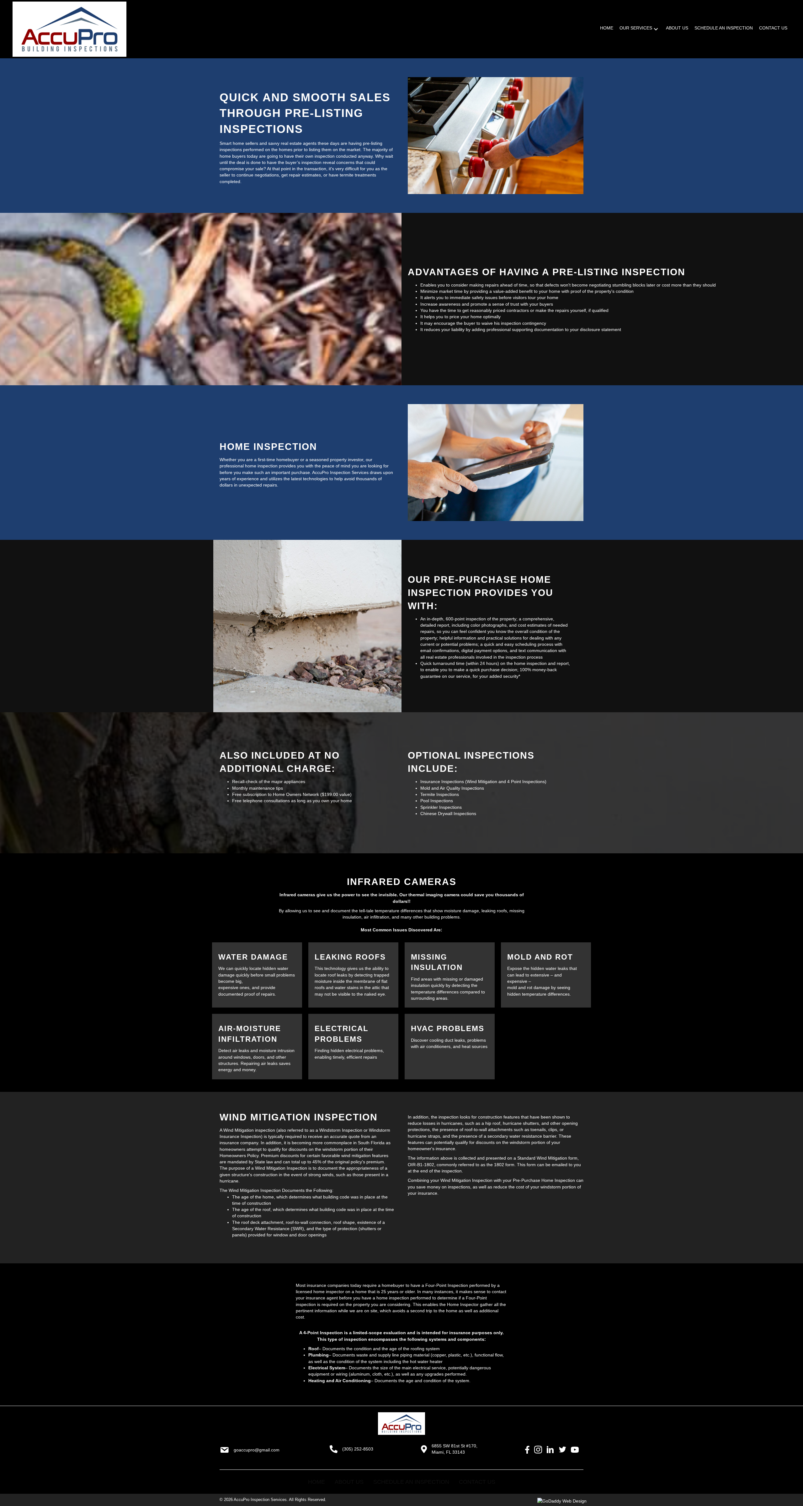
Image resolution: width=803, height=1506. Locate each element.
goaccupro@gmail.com (256, 1449)
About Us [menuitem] (349, 1482)
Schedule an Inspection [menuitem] (411, 1482)
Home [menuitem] (316, 1482)
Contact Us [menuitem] (477, 1482)
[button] (656, 29)
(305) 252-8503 (357, 1448)
